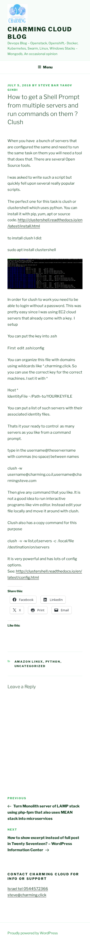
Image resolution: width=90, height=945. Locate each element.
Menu (47, 67)
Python (53, 661)
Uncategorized (30, 666)
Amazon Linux (28, 661)
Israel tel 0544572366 (28, 889)
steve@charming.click (27, 895)
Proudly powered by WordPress (33, 933)
